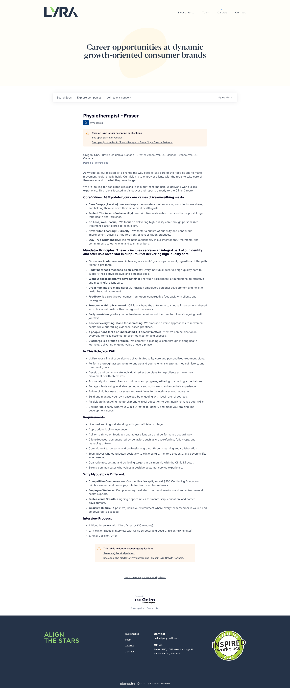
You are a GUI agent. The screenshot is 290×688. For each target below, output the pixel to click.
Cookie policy (153, 608)
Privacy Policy (127, 683)
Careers (222, 12)
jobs (64, 97)
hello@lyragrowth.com (166, 638)
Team (205, 12)
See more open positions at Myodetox (145, 577)
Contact (240, 12)
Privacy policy (137, 608)
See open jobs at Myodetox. (107, 137)
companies (89, 97)
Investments (186, 12)
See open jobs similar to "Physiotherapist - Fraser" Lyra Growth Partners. (132, 142)
